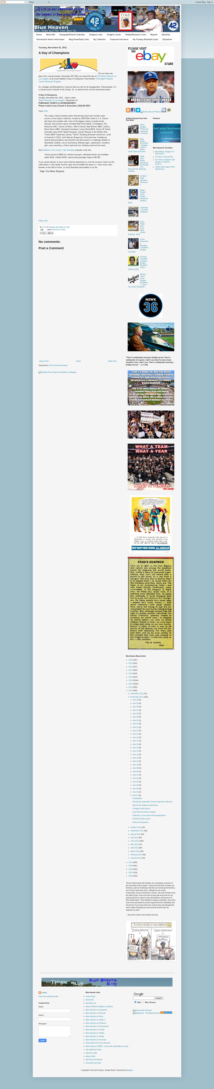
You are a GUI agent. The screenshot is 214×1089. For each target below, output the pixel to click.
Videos (63, 229)
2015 (131, 677)
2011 (131, 691)
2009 (131, 866)
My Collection (99, 39)
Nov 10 (136, 765)
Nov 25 (136, 717)
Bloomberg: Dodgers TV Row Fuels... (164, 153)
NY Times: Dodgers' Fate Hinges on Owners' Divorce (165, 162)
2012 (131, 687)
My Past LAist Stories (94, 1060)
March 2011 (135, 851)
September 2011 (137, 831)
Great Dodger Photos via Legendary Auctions (144, 129)
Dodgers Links (95, 34)
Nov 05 (136, 782)
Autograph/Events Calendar (72, 34)
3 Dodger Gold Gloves (141, 809)
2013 (131, 684)
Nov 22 (136, 727)
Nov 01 (136, 795)
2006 (131, 876)
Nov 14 (136, 751)
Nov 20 (136, 734)
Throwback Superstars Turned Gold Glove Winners (152, 802)
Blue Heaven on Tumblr (95, 1030)
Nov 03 (136, 789)
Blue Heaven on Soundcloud (97, 1026)
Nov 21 (136, 731)
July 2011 (135, 838)
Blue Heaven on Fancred (96, 1013)
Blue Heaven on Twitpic (95, 1033)
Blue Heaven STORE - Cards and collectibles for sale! (107, 1046)
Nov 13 (136, 754)
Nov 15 (136, 748)
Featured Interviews (119, 39)
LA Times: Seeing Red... (164, 157)
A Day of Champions (140, 822)
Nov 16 (136, 744)
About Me (50, 34)
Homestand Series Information (50, 39)
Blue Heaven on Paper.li (95, 1020)
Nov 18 (136, 737)
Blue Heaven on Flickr (94, 1016)
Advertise (166, 34)
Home (39, 34)
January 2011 (136, 858)
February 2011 (137, 855)
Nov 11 (136, 761)
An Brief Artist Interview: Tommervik (144, 180)
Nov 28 (136, 707)
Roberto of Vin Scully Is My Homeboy (59, 150)
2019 (131, 663)
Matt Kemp (56, 229)
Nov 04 (136, 785)
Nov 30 (136, 700)
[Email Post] (42, 229)
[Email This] (41, 233)
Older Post (112, 361)
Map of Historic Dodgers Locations (99, 1006)
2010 (131, 862)
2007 (131, 873)
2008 (131, 869)
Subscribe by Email (93, 1063)
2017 (131, 670)
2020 (131, 660)
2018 (131, 667)
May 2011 (135, 844)
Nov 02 (136, 792)
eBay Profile (90, 1056)
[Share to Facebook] (49, 233)
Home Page (90, 996)
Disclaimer (167, 39)
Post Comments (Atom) (58, 365)
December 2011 (137, 694)
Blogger (130, 1070)
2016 (131, 673)
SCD (45, 111)
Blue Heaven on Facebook (96, 1010)
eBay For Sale (91, 1053)
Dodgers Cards (114, 34)
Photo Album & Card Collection (98, 1043)
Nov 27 (136, 710)
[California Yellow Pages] (166, 1013)
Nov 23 (136, 724)
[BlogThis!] (43, 233)
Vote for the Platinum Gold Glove (145, 805)
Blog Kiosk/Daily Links (79, 39)
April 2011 (135, 848)
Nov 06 (136, 778)
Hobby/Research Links (135, 34)
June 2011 (135, 841)
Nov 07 (136, 775)
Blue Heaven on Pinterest (96, 1023)
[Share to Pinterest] (52, 233)
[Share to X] (46, 233)
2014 (131, 680)
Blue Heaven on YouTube (96, 1040)
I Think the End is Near (141, 819)
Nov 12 (136, 758)
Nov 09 (136, 768)
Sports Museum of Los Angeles (52, 100)
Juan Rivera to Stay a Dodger (144, 812)
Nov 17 (136, 741)
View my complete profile (48, 996)
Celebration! (137, 798)
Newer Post (43, 361)
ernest (44, 227)
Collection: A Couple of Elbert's (144, 210)
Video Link (43, 221)
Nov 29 (136, 703)
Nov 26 (136, 714)
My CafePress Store (93, 1050)
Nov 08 (136, 772)
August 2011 (136, 834)
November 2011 (137, 697)
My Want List (91, 1003)
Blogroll (153, 34)
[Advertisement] (78, 336)
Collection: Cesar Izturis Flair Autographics (149, 815)
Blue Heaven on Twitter (95, 1036)
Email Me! (90, 1000)
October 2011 (136, 827)
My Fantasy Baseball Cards (145, 39)
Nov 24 (136, 720)
